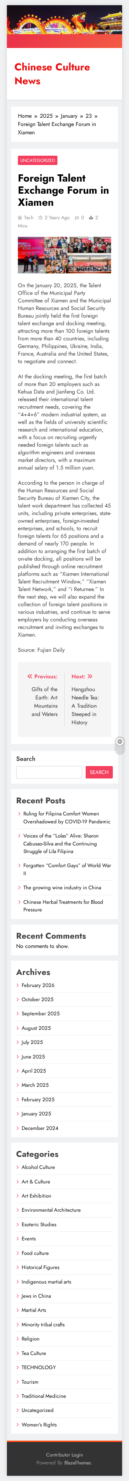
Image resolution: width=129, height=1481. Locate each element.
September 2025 (41, 1013)
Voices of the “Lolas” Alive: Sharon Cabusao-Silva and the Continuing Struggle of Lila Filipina (61, 843)
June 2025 (33, 1057)
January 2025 (36, 1113)
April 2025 (34, 1071)
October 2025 (37, 999)
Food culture (35, 1253)
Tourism (30, 1382)
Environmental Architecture (51, 1210)
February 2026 (38, 985)
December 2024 (40, 1128)
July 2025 (32, 1042)
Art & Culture (36, 1181)
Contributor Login (64, 1454)
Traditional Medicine (44, 1396)
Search (25, 758)
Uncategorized (37, 160)
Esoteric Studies (39, 1224)
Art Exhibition (36, 1196)
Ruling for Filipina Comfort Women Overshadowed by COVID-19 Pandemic (66, 817)
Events (29, 1238)
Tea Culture (34, 1353)
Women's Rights (39, 1425)
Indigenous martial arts (46, 1282)
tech (28, 217)
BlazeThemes (77, 1462)
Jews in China (36, 1296)
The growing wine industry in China (62, 887)
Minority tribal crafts (43, 1324)
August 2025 (36, 1028)
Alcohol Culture (38, 1167)
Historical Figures (41, 1267)
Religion (31, 1339)
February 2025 (38, 1099)
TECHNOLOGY (39, 1367)
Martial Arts (34, 1310)
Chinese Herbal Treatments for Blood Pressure (63, 905)
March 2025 (35, 1085)
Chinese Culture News (52, 74)
